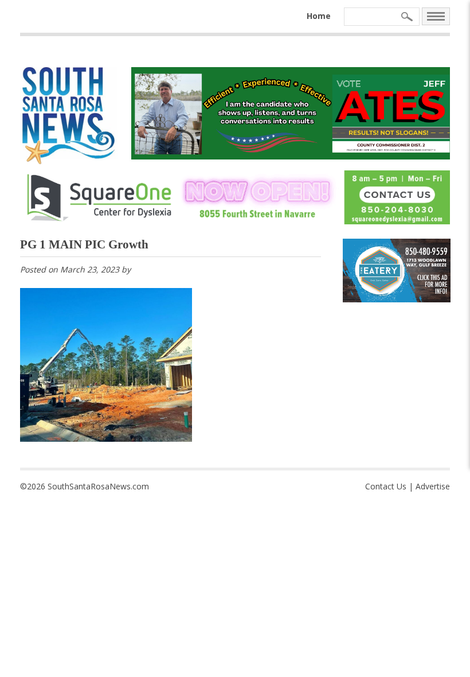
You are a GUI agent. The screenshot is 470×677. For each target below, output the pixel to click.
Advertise (433, 486)
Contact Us (385, 486)
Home (319, 15)
